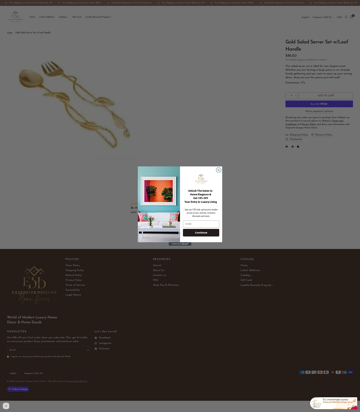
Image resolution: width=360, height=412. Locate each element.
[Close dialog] (218, 170)
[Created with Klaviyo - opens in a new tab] (180, 244)
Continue (201, 232)
